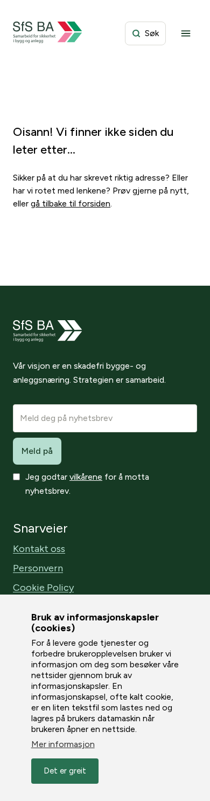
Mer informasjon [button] (63, 744)
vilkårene (85, 477)
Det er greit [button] (65, 771)
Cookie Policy (43, 587)
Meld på (37, 451)
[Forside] (47, 33)
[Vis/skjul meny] (185, 33)
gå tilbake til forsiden (70, 203)
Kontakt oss (39, 549)
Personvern (38, 568)
